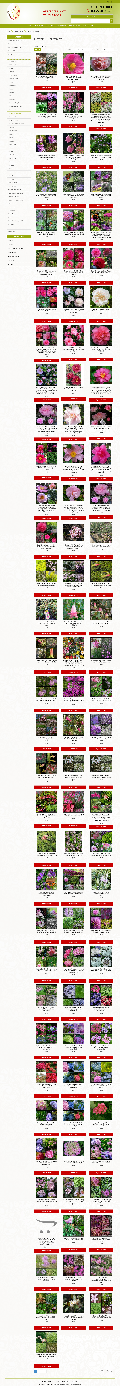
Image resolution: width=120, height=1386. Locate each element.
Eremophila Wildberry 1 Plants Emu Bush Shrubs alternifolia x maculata (73, 738)
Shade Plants (11, 214)
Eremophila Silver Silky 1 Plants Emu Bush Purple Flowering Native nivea (101, 738)
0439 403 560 (102, 10)
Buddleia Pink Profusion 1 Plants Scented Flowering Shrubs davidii (74, 233)
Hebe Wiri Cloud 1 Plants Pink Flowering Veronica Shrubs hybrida (101, 854)
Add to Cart (47, 88)
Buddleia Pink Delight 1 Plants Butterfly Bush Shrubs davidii (46, 233)
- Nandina (11, 151)
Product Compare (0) (40, 46)
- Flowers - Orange (13, 110)
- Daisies (10, 89)
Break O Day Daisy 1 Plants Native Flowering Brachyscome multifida (101, 156)
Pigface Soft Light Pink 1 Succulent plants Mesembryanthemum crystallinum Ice (101, 1280)
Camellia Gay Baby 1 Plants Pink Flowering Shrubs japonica (46, 310)
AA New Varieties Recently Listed (17, 40)
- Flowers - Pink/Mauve (14, 113)
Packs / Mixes (11, 210)
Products (10, 244)
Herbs (9, 203)
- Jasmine (11, 148)
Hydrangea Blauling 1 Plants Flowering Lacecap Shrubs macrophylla (73, 1009)
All (8, 44)
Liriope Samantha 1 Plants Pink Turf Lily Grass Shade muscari (73, 1239)
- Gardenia (11, 127)
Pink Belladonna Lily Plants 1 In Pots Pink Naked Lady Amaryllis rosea (46, 116)
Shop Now (61, 26)
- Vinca (10, 172)
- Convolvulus (12, 85)
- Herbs (10, 137)
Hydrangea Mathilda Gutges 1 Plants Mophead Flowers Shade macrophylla (73, 1085)
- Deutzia (11, 92)
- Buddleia (11, 68)
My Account (74, 26)
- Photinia (11, 162)
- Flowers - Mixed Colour (15, 106)
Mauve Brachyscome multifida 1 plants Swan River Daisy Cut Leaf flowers (46, 195)
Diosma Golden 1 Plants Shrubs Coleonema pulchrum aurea (46, 584)
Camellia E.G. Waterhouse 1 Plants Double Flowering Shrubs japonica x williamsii (73, 349)
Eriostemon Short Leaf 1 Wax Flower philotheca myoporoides (101, 776)
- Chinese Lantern (13, 78)
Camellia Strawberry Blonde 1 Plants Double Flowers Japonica (101, 310)
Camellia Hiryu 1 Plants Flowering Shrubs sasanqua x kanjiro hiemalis (46, 467)
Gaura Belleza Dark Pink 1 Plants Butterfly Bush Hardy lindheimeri (74, 815)
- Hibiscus (11, 141)
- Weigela (11, 179)
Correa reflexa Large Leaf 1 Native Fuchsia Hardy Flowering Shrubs (46, 661)
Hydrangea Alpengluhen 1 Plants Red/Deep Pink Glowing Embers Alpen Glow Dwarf (74, 970)
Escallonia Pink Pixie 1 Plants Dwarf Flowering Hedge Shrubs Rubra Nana (46, 815)
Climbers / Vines (12, 51)
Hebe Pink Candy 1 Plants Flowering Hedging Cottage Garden (101, 893)
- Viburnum (11, 169)
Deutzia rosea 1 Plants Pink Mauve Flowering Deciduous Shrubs (46, 738)
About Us (10, 240)
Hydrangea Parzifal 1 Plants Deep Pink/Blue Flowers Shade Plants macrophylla (74, 1124)
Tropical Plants (12, 231)
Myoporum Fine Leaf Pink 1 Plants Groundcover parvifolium (46, 1355)
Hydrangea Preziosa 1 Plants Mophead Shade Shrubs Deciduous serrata (46, 1201)
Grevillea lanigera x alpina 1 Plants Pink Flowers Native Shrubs (46, 854)
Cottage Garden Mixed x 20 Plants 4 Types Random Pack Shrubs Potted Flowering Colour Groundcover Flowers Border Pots (73, 662)
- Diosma (11, 96)
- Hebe (10, 134)
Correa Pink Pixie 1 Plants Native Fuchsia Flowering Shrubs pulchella (73, 623)
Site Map (10, 264)
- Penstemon (12, 158)
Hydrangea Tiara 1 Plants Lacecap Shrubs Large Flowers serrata (73, 1200)
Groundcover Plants (13, 196)
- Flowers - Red (12, 117)
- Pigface (11, 165)
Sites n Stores (77, 1384)
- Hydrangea (12, 144)
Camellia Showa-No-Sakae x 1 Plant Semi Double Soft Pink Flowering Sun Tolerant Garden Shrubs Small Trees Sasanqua (101, 508)
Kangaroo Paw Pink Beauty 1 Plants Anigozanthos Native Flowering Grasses (73, 116)
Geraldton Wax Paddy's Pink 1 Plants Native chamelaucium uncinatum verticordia (74, 546)
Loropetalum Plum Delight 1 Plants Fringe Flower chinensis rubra (101, 1239)
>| (44, 1371)
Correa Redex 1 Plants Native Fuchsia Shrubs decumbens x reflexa (46, 623)
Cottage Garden (18, 31)
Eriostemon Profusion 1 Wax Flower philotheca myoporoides (73, 776)
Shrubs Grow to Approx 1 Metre (17, 221)
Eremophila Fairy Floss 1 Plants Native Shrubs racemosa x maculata (46, 777)
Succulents (11, 224)
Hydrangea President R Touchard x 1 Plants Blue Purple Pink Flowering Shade (46, 1162)
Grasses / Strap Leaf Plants (15, 193)
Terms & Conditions (13, 256)
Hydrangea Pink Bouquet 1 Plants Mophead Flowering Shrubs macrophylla (101, 1124)
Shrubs (10, 217)
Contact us (88, 26)
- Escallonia (11, 99)
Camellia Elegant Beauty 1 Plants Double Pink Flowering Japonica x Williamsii (101, 349)
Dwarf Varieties (12, 186)
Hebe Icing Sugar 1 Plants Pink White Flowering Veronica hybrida (46, 931)
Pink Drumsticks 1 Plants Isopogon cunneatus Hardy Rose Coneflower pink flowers (101, 1201)
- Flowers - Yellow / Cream (16, 124)
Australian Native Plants (14, 47)
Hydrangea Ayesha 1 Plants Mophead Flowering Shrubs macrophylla (46, 1009)
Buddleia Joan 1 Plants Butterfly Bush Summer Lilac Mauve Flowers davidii (101, 195)
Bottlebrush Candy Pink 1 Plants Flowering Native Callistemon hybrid (73, 272)
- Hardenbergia (12, 130)
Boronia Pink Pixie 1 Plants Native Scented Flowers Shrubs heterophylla (74, 157)
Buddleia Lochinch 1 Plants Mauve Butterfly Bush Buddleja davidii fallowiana (73, 195)
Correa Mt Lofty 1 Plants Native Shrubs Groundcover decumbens (101, 584)
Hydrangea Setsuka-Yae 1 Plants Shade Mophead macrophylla (74, 1162)
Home (29, 26)
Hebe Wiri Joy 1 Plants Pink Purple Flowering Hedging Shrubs (101, 931)
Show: (98, 49)
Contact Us (11, 260)
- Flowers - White (13, 120)
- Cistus (10, 82)
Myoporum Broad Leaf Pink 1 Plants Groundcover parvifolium (101, 1316)
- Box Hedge (12, 65)
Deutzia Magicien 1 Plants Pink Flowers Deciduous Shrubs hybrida (101, 699)
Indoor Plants (11, 207)
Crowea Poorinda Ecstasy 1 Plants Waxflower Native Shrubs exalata (46, 699)
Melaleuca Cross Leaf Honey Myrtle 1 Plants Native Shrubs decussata (46, 1279)
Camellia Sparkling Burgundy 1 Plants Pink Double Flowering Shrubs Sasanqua (46, 546)
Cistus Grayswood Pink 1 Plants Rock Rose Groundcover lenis (101, 545)
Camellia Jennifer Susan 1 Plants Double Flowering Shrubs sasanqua (101, 428)
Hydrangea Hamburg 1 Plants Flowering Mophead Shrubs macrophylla (73, 1047)
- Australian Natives (13, 61)
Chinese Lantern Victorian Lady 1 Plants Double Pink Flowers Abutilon (101, 77)
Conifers (10, 54)
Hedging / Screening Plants (15, 200)
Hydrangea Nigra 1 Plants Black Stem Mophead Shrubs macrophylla (46, 1124)
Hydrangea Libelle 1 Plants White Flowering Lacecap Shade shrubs (101, 969)
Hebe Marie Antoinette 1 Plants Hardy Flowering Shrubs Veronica (74, 893)
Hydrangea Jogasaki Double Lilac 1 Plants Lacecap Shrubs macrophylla (101, 1047)
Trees (9, 228)
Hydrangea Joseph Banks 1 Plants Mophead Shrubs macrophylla (101, 1162)
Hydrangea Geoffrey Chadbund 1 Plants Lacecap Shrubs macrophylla (46, 1047)
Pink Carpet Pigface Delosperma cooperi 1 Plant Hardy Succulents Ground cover (74, 700)
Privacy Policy (12, 252)
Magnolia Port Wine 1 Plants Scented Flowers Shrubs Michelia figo (46, 1317)
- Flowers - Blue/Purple (15, 103)
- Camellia (11, 71)
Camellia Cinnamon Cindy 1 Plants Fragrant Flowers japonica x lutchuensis (74, 311)
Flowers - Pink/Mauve (33, 31)
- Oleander (11, 155)
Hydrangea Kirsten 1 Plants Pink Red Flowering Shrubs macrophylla (46, 1085)
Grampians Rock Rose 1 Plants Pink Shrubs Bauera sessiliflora (46, 156)
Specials (50, 26)
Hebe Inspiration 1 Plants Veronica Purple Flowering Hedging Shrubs (46, 893)
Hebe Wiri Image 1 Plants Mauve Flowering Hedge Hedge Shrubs (73, 931)
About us (39, 26)
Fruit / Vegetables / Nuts (14, 189)
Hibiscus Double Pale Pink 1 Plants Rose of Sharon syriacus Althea (46, 969)
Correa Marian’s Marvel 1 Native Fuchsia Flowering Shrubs (101, 622)
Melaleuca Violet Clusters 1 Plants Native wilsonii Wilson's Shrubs (74, 1279)
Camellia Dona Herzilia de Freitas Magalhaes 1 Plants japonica (101, 271)
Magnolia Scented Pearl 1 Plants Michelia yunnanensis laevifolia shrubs (74, 1317)
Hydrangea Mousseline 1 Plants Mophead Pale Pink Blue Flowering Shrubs (101, 1085)
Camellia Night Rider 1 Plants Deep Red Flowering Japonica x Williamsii (73, 388)
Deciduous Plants (12, 183)
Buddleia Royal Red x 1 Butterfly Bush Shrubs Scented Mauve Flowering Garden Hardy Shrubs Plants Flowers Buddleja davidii (101, 235)
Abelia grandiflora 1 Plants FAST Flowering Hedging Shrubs (46, 77)
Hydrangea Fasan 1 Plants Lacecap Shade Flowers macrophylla (101, 1009)
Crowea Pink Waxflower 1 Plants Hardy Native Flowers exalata (101, 661)
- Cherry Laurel (12, 75)
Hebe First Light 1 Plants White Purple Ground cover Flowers (73, 854)
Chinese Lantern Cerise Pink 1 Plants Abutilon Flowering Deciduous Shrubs (73, 77)
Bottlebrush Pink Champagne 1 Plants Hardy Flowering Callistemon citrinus (46, 272)
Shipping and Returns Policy (16, 248)
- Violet (10, 176)
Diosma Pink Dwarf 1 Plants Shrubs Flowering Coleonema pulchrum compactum (73, 585)
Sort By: (70, 49)
